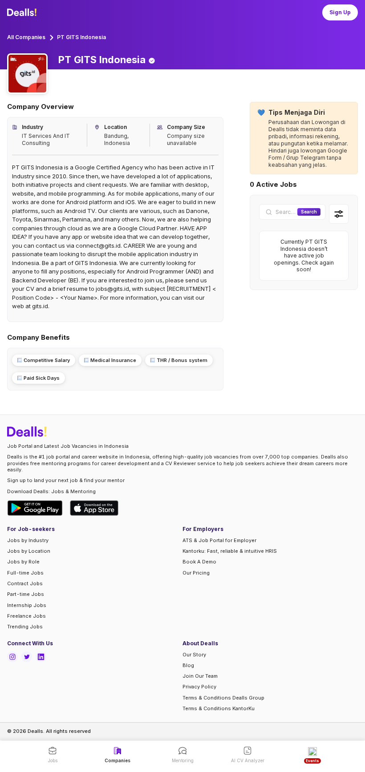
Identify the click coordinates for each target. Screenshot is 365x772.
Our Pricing (196, 573)
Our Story (194, 654)
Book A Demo (199, 562)
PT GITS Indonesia (81, 37)
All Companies (26, 37)
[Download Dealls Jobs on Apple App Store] (94, 508)
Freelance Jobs (26, 616)
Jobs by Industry (28, 540)
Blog (188, 665)
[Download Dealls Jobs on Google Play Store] (35, 508)
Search (309, 211)
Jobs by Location (28, 551)
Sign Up (340, 12)
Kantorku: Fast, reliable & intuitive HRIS (229, 551)
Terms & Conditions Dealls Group (223, 698)
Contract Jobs (25, 583)
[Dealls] (23, 12)
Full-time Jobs (25, 573)
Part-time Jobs (25, 594)
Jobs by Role (23, 562)
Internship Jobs (26, 605)
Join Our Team (200, 676)
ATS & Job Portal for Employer (219, 540)
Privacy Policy (199, 687)
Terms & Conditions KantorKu (218, 708)
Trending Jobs (25, 626)
